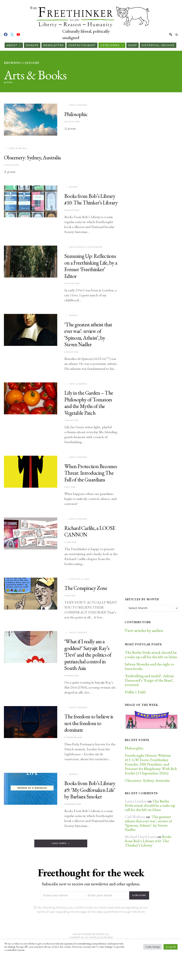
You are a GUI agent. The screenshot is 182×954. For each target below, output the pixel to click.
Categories (110, 45)
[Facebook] (5, 34)
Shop (132, 45)
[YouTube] (18, 34)
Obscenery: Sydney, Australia (32, 157)
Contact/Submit (82, 45)
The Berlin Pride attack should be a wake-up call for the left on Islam (151, 654)
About (11, 45)
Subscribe (139, 895)
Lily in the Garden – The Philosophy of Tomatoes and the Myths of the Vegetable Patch (88, 402)
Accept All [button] (170, 946)
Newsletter (53, 45)
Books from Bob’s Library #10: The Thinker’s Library (91, 199)
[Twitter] (12, 34)
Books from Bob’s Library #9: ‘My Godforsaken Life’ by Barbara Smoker (89, 790)
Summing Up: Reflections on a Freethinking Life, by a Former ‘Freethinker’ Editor (90, 266)
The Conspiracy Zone (85, 588)
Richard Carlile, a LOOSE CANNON (89, 531)
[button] (176, 34)
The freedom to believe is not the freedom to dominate (88, 723)
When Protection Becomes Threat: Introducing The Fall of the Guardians (90, 473)
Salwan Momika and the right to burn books (149, 666)
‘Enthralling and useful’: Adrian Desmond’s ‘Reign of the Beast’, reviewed (149, 680)
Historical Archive (158, 45)
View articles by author (144, 630)
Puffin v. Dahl (135, 692)
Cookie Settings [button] (152, 946)
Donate (32, 45)
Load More (59, 843)
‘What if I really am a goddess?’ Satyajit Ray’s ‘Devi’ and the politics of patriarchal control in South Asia (87, 654)
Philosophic (76, 114)
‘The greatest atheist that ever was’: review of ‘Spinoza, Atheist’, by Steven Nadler (88, 334)
